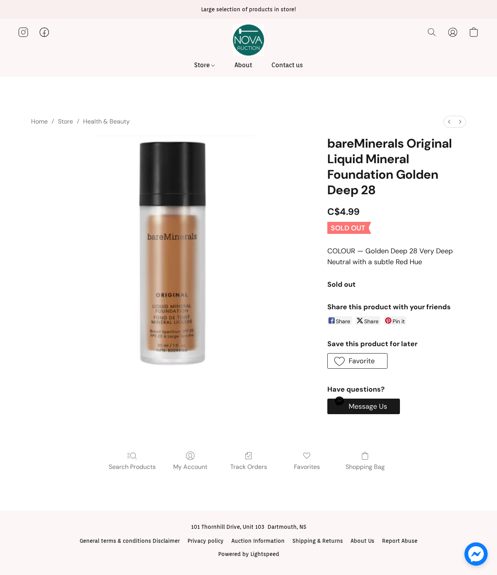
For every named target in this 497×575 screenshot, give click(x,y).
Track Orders (248, 467)
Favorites (307, 467)
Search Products (132, 467)
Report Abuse (399, 541)
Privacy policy (206, 541)
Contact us (287, 65)
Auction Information (258, 541)
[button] (248, 40)
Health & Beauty (106, 121)
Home (39, 121)
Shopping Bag (365, 467)
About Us (362, 541)
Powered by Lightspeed (248, 554)
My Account (190, 467)
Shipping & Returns (317, 541)
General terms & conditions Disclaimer (130, 541)
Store (202, 65)
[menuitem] (449, 121)
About (243, 65)
